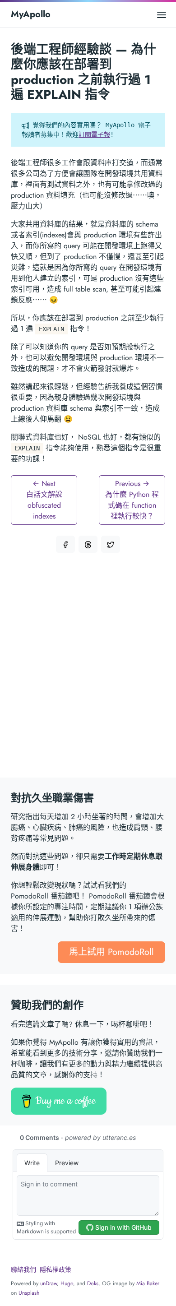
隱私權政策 (55, 1269)
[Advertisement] (88, 671)
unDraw (48, 1283)
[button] (65, 544)
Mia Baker (147, 1283)
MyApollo (31, 14)
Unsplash (29, 1293)
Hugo (66, 1283)
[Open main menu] (161, 14)
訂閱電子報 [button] (94, 134)
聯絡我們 (23, 1269)
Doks (92, 1283)
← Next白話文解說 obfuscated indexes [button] (44, 499)
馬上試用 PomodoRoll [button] (111, 952)
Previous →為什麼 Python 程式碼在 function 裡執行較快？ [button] (132, 499)
